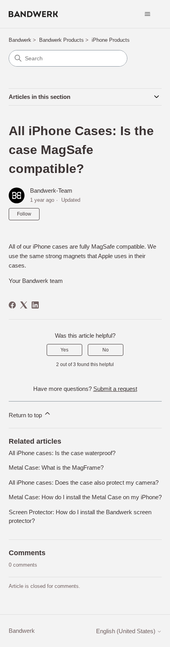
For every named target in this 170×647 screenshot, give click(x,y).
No (105, 350)
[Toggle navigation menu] (148, 14)
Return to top (26, 415)
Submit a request (115, 388)
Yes (64, 350)
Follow (24, 214)
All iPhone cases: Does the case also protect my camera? (84, 482)
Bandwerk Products (61, 40)
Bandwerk (20, 40)
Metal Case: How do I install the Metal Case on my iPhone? (85, 497)
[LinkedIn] (35, 305)
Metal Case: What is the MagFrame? (56, 467)
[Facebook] (12, 305)
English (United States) (126, 631)
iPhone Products (111, 40)
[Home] (33, 14)
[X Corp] (23, 305)
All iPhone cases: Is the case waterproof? (62, 453)
